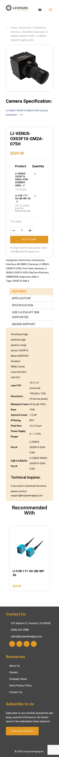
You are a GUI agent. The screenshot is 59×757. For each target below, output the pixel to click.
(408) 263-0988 (20, 629)
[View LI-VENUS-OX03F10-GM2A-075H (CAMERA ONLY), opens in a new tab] (24, 185)
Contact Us (15, 692)
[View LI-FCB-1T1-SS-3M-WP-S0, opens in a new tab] (17, 201)
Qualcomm (25, 276)
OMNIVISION (12, 276)
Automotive (25, 27)
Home (14, 27)
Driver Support (24, 324)
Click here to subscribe (22, 731)
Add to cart (29, 239)
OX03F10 (17, 281)
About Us (14, 665)
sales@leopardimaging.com (24, 251)
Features (19, 291)
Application (21, 298)
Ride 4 (35, 276)
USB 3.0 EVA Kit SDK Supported (25, 315)
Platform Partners (39, 272)
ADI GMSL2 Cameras (33, 32)
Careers (13, 672)
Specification (22, 305)
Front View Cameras (33, 268)
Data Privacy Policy (20, 685)
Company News (18, 679)
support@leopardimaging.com (27, 495)
